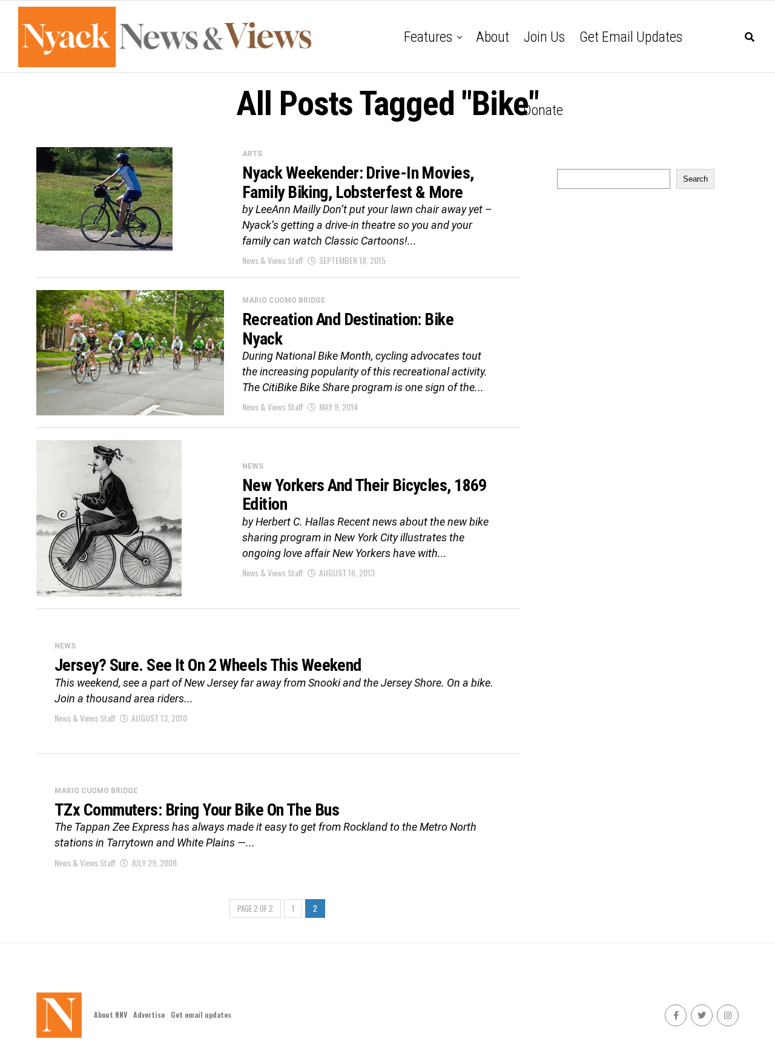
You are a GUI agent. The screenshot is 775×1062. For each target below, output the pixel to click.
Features (428, 36)
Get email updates (630, 36)
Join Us (544, 36)
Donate (543, 110)
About (492, 36)
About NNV (110, 1014)
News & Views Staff (272, 260)
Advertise (149, 1014)
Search (695, 178)
